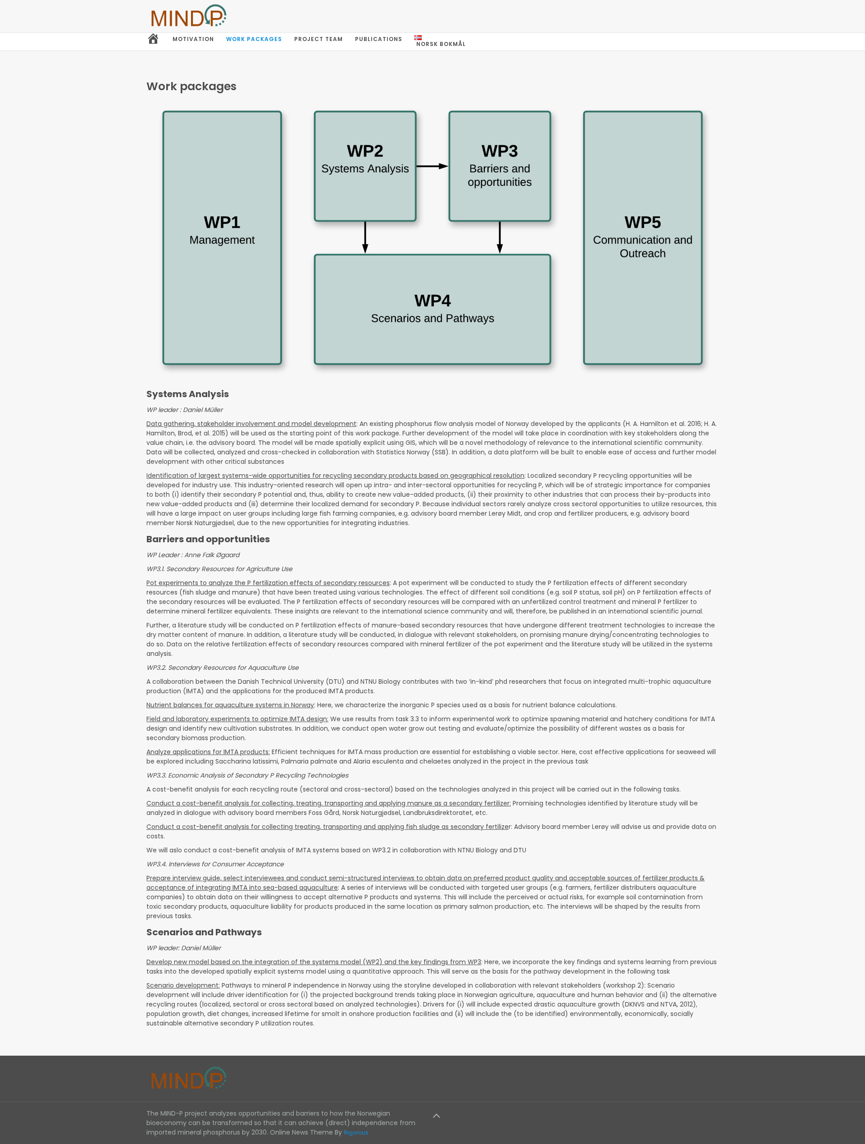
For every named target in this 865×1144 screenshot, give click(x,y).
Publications (378, 39)
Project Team (318, 39)
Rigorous (356, 1132)
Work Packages (254, 39)
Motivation (193, 39)
